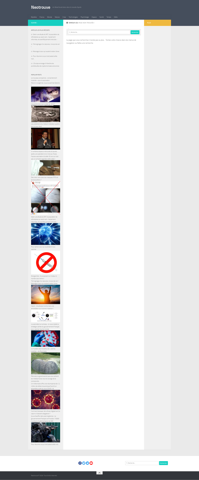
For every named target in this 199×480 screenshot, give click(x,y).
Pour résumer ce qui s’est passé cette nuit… (45, 444)
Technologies (73, 17)
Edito (116, 17)
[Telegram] (87, 463)
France (42, 17)
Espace (94, 17)
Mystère (34, 17)
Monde (49, 17)
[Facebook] (80, 463)
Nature (57, 17)
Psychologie (85, 17)
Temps (109, 17)
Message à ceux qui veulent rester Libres (46, 51)
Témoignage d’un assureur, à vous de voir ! (45, 281)
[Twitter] (83, 463)
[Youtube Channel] (91, 463)
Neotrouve (40, 7)
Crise (64, 17)
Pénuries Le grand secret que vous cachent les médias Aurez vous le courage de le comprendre (45, 378)
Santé (102, 17)
